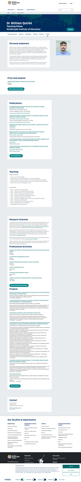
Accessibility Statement (29, 462)
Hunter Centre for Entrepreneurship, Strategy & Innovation (65, 435)
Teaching (35, 34)
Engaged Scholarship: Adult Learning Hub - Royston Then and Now (24, 261)
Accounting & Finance (62, 429)
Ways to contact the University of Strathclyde (59, 459)
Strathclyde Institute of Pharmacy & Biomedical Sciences (48, 437)
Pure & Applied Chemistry (46, 434)
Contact (70, 29)
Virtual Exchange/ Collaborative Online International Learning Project (24, 312)
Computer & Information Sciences (48, 428)
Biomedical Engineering (12, 430)
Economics (60, 432)
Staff (13, 12)
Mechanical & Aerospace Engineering (13, 443)
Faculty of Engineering (12, 426)
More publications (16, 155)
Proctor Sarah (26, 118)
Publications (28, 34)
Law (25, 439)
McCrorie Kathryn (19, 118)
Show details (61, 479)
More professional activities (19, 285)
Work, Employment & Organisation (65, 447)
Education (26, 433)
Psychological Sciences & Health (31, 441)
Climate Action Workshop (15, 373)
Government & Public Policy (30, 435)
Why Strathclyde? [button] (31, 9)
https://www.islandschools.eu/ (19, 235)
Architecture (10, 428)
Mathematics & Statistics (46, 430)
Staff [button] (71, 3)
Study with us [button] (11, 9)
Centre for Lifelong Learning (30, 431)
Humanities (26, 437)
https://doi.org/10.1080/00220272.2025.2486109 (19, 122)
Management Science (62, 437)
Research (41, 34)
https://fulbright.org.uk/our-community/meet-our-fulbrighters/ (35, 226)
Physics (43, 432)
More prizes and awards (16, 89)
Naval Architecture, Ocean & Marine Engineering (15, 446)
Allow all (71, 466)
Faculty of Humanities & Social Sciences (30, 428)
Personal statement (12, 34)
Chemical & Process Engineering (14, 432)
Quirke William (20, 109)
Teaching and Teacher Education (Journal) (18, 272)
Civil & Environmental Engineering (14, 434)
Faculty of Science (45, 426)
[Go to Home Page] (8, 12)
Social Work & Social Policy (30, 443)
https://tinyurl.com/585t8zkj (31, 238)
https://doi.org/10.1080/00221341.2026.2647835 (19, 113)
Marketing (60, 439)
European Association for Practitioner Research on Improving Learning (25, 277)
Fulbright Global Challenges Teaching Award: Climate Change (21, 81)
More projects (15, 386)
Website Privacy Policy (28, 458)
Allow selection (71, 470)
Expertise (21, 34)
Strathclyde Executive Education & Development (65, 444)
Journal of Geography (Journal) (16, 267)
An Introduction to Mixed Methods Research (19, 256)
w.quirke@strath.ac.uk (16, 408)
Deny (71, 474)
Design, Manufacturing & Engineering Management (13, 437)
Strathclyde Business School (64, 427)
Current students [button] (63, 3)
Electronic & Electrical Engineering (15, 440)
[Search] (72, 10)
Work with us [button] (20, 9)
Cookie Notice (27, 460)
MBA (59, 441)
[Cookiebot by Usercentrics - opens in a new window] (7, 480)
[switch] (34, 480)
